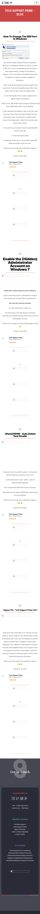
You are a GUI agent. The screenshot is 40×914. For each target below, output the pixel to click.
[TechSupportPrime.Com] (7, 2)
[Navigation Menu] (36, 2)
